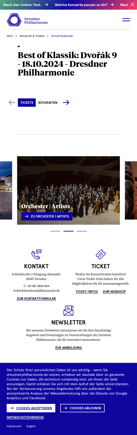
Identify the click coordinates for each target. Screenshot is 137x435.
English (31, 426)
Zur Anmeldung (68, 347)
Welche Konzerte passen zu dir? (81, 5)
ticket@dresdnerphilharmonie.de (36, 290)
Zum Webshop (114, 291)
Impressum (14, 426)
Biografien (47, 102)
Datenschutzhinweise (25, 417)
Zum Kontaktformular (36, 298)
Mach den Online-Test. (23, 5)
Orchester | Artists (45, 205)
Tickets (26, 102)
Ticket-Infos (87, 291)
